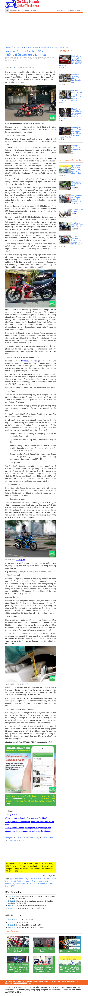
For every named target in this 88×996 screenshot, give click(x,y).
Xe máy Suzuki (11, 815)
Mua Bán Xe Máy (32, 47)
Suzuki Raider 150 (18, 881)
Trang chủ (9, 47)
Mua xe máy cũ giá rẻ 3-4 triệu (76, 184)
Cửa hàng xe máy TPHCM (70, 951)
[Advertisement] (44, 29)
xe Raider (18, 884)
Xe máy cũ (19, 47)
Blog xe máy (15, 10)
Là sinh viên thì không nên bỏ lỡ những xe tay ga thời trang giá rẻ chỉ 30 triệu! (44, 969)
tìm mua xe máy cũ (29, 361)
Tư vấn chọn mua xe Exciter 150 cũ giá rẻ (77, 225)
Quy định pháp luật (29, 10)
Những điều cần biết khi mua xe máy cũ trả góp (76, 148)
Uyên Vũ (16, 67)
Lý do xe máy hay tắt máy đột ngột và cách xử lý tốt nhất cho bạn (76, 169)
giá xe (12, 879)
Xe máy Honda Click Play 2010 (26, 925)
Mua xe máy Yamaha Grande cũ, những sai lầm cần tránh (28, 831)
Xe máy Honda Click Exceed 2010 (27, 927)
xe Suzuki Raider (38, 884)
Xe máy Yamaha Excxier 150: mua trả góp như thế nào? (76, 240)
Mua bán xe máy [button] (74, 10)
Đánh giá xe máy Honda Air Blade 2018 (44, 950)
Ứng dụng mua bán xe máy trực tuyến (28, 908)
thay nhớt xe (31, 881)
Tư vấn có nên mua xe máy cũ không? (28, 905)
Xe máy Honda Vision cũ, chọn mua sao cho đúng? (26, 818)
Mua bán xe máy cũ (36, 879)
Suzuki (47, 879)
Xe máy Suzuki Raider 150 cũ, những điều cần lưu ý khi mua (25, 53)
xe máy (39, 881)
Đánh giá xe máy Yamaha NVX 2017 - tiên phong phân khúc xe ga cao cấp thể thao (18, 968)
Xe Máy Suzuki (46, 47)
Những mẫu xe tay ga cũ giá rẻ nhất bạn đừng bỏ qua (76, 78)
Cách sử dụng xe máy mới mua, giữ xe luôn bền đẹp (76, 198)
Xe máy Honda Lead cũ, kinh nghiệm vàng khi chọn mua (28, 828)
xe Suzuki (27, 884)
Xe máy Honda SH (22, 920)
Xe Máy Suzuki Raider (61, 47)
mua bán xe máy (21, 879)
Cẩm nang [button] (60, 10)
